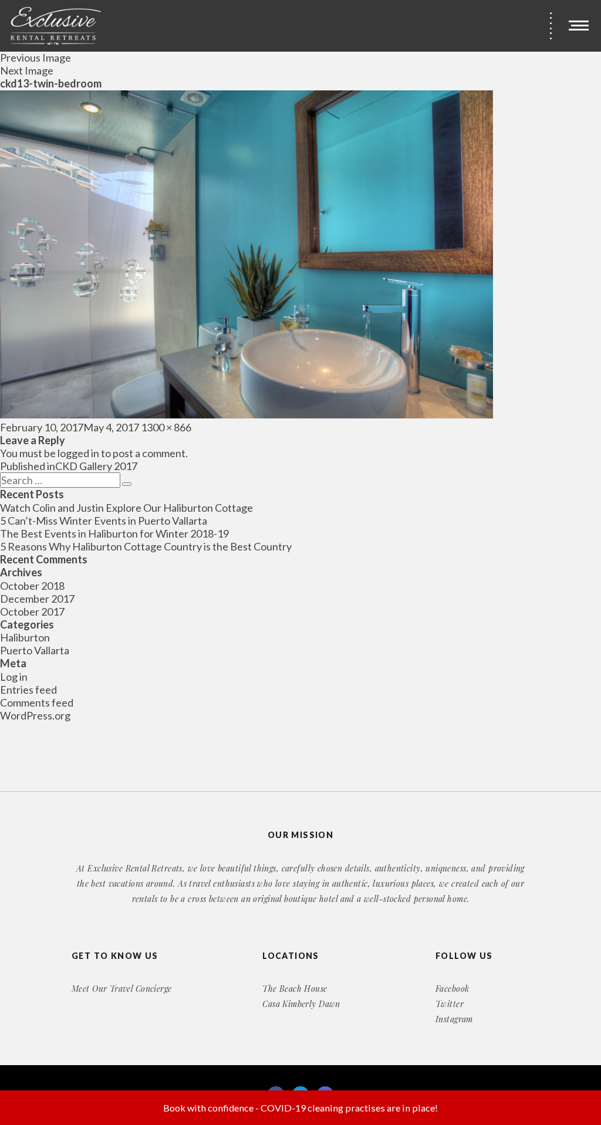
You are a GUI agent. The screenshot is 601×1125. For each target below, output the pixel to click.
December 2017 (37, 598)
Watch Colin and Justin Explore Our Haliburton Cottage (126, 507)
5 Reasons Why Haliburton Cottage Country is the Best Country (146, 546)
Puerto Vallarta (34, 650)
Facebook (452, 988)
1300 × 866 (166, 427)
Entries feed (28, 689)
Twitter (449, 1003)
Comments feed (36, 702)
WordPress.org (35, 715)
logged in (78, 453)
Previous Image (35, 57)
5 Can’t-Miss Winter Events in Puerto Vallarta (103, 520)
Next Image (26, 70)
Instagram (454, 1019)
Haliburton (25, 637)
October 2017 (32, 611)
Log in (14, 676)
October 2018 (32, 585)
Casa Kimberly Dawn (301, 1003)
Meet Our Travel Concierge (122, 988)
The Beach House (294, 988)
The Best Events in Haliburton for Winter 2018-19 (114, 533)
